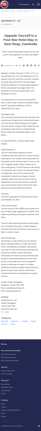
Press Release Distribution (10, 360)
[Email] (39, 65)
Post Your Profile (6, 374)
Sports (13, 11)
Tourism (4, 324)
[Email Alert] (2, 65)
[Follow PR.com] (39, 426)
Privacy (3, 416)
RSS (19, 65)
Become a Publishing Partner (10, 410)
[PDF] (35, 65)
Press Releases (5, 11)
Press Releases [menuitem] (24, 4)
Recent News (5, 384)
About (3, 404)
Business (14, 321)
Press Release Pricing (8, 357)
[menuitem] (33, 4)
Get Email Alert (9, 65)
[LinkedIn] (31, 65)
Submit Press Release (8, 354)
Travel (12, 324)
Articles (3, 393)
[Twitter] (24, 65)
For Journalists (6, 390)
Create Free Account (8, 371)
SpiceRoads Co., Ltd (28, 11)
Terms (3, 413)
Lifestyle (25, 321)
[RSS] (16, 65)
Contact (6, 312)
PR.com (35, 73)
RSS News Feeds (7, 387)
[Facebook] (27, 65)
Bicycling (19, 11)
